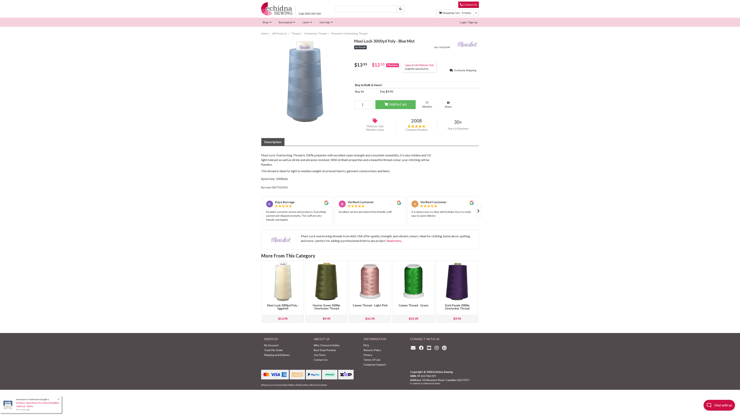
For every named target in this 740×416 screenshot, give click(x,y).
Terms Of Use (371, 359)
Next (478, 211)
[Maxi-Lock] (467, 43)
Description (272, 142)
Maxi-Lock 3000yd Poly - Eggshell (283, 307)
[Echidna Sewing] (276, 8)
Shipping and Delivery (277, 354)
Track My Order (273, 350)
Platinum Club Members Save (375, 128)
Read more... (395, 240)
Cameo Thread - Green (413, 305)
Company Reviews (416, 129)
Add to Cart (398, 104)
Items (456, 12)
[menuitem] (266, 22)
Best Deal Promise (325, 350)
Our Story (320, 354)
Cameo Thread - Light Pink (370, 305)
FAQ (366, 345)
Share (448, 106)
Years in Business (458, 128)
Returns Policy (372, 350)
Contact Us (470, 4)
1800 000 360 (310, 13)
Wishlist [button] (427, 106)
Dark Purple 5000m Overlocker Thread (457, 307)
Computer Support (374, 364)
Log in (408, 65)
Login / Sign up (469, 22)
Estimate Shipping (465, 70)
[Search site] (400, 9)
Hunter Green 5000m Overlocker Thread (326, 307)
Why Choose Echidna (326, 345)
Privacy (367, 354)
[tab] (273, 142)
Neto (437, 383)
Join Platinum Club (424, 65)
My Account (271, 345)
